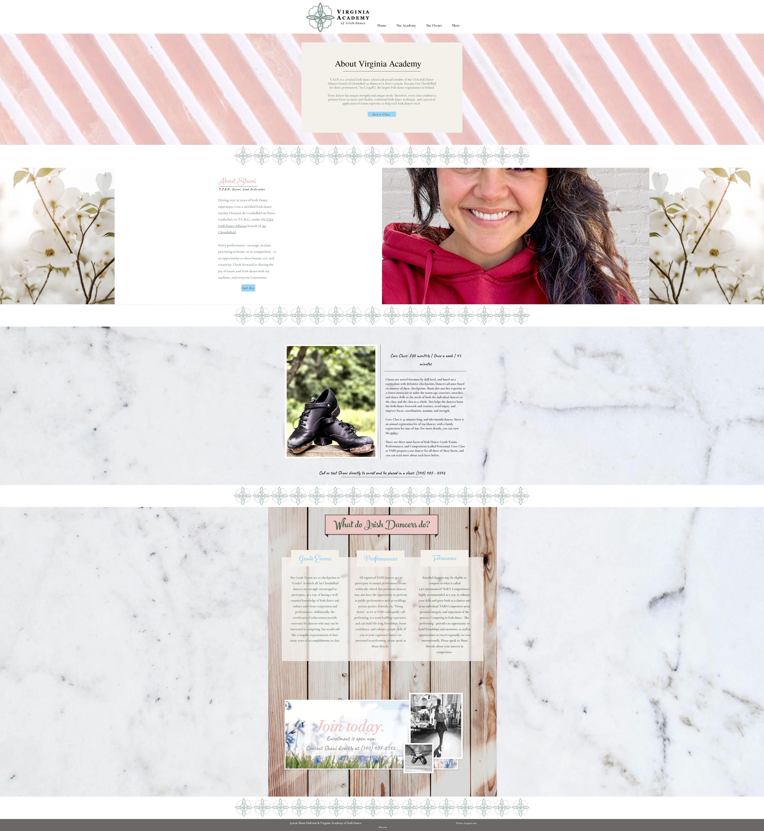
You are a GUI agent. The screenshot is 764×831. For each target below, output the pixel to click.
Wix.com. (383, 827)
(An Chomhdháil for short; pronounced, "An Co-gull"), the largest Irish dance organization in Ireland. (382, 86)
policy (394, 433)
